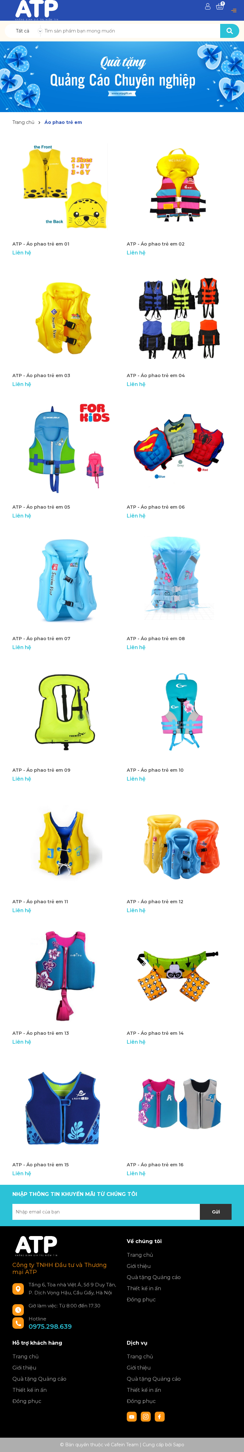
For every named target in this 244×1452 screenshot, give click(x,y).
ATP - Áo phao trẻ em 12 (155, 902)
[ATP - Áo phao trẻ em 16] (179, 1105)
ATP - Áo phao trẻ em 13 (40, 1033)
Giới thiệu (139, 1266)
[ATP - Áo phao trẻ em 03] (64, 316)
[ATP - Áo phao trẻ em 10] (179, 711)
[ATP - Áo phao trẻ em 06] (179, 448)
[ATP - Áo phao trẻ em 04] (179, 316)
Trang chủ (140, 1255)
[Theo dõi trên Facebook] (160, 1416)
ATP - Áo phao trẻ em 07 (41, 638)
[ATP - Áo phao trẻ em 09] (64, 711)
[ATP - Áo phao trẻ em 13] (64, 974)
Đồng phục (141, 1300)
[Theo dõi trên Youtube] (132, 1416)
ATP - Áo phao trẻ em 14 (155, 1033)
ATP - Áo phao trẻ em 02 (156, 244)
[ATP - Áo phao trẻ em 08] (179, 579)
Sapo (178, 1445)
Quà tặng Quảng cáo (154, 1277)
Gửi (216, 1212)
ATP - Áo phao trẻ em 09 (41, 770)
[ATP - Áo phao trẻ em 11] (64, 842)
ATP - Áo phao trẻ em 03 (41, 375)
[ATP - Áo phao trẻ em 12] (179, 842)
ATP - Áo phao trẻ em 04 (156, 375)
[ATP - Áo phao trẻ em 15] (64, 1105)
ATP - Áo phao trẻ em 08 (156, 638)
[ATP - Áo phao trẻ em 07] (64, 579)
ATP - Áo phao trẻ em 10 (155, 770)
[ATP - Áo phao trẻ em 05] (64, 448)
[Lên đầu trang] (233, 1441)
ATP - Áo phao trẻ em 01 (40, 244)
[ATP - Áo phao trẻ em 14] (179, 974)
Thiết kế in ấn (144, 1288)
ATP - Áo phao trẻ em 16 (155, 1165)
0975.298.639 (50, 1326)
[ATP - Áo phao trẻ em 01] (64, 185)
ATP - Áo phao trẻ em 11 (40, 902)
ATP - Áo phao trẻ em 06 (156, 507)
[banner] (122, 76)
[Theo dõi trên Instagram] (146, 1416)
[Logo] (36, 10)
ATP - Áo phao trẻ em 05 (41, 507)
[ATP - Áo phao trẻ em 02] (179, 185)
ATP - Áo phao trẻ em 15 (40, 1165)
